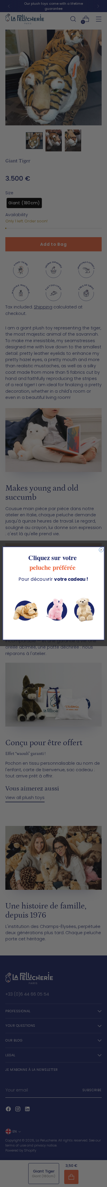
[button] (53, 610)
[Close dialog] (101, 550)
